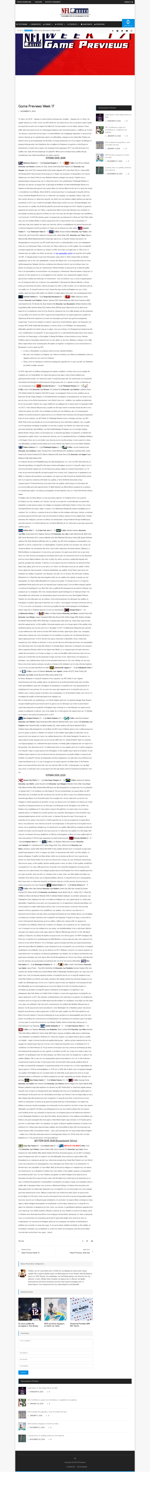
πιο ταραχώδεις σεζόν (64, 253)
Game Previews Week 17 (36, 106)
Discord (38, 2)
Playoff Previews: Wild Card (80, 1253)
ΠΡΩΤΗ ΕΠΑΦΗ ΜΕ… (24, 2)
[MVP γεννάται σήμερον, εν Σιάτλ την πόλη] (100, 158)
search (127, 2)
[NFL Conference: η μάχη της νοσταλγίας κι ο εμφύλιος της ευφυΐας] (100, 130)
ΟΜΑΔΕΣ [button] (48, 24)
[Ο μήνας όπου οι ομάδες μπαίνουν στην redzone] (100, 170)
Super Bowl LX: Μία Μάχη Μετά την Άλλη (43, 1388)
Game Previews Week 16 (30, 1253)
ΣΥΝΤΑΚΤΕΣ (70, 1467)
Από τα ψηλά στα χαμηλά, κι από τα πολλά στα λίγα (47, 1412)
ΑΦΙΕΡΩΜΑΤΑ (87, 24)
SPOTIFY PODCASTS (53, 2)
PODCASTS (73, 24)
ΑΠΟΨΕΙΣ (60, 24)
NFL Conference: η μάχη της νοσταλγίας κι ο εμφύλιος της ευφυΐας (116, 130)
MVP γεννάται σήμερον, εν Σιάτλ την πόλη (43, 1424)
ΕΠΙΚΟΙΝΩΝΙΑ (82, 1467)
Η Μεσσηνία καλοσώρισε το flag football (47, 30)
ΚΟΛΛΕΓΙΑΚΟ (100, 24)
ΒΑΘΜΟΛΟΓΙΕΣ (36, 24)
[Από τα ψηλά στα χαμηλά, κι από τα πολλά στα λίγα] (100, 145)
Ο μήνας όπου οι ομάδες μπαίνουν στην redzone (46, 1435)
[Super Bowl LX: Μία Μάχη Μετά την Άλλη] (100, 117)
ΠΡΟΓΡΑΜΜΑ (22, 24)
